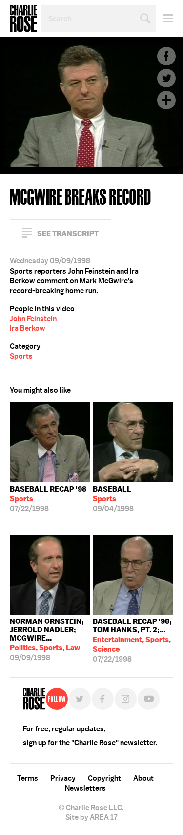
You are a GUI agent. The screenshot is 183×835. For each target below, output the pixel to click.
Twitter (166, 78)
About (143, 778)
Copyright (104, 778)
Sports (21, 356)
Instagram (126, 699)
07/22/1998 (48, 499)
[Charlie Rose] (34, 699)
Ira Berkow (27, 328)
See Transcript (68, 233)
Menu (164, 18)
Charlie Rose (23, 18)
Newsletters (85, 788)
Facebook (166, 56)
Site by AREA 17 (91, 817)
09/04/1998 (113, 499)
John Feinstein (33, 318)
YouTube (149, 699)
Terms (27, 778)
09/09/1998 (47, 640)
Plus (166, 100)
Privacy (63, 778)
